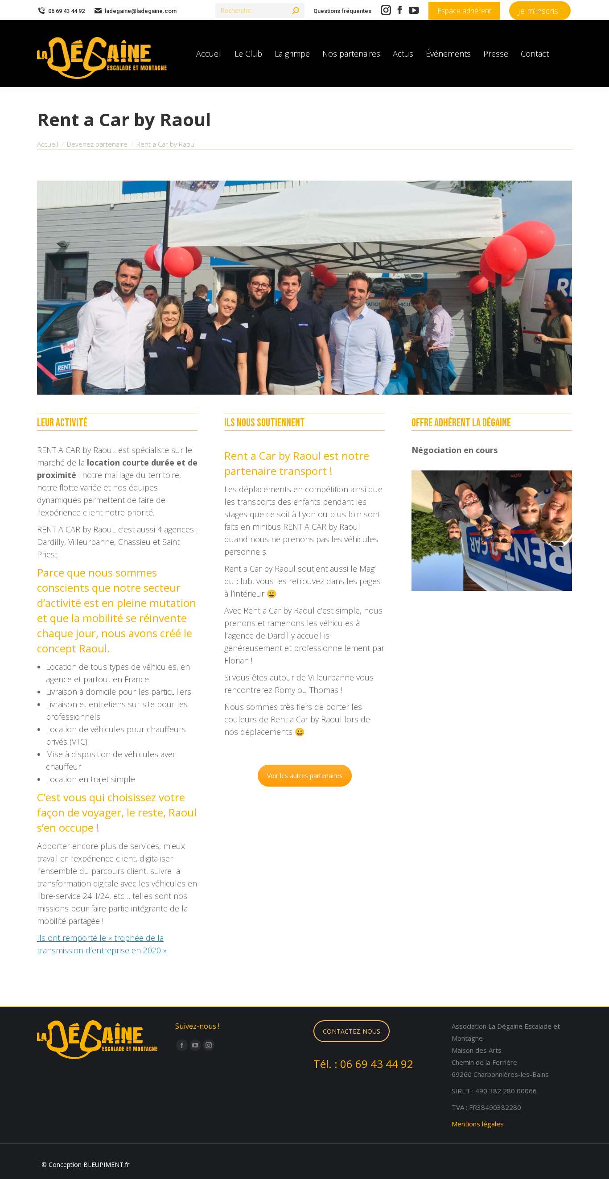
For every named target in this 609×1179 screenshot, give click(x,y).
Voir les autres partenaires (304, 775)
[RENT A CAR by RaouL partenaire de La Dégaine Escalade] (304, 288)
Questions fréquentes (342, 11)
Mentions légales (478, 1123)
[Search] (295, 10)
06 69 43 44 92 (66, 11)
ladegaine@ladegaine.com (141, 11)
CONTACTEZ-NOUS (351, 1031)
